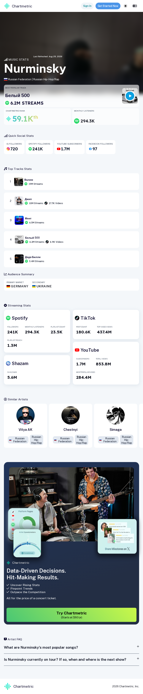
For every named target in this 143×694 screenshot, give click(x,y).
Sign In (87, 5)
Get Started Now (108, 5)
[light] (125, 6)
